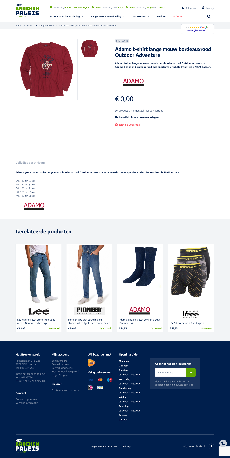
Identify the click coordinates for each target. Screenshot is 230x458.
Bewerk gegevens (62, 368)
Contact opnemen (26, 399)
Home (18, 25)
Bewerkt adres (60, 364)
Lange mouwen (46, 25)
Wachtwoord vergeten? (65, 371)
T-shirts (30, 25)
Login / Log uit (60, 375)
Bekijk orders (59, 360)
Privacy (126, 446)
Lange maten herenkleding (106, 16)
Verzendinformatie (27, 403)
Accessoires (139, 16)
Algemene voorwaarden (104, 446)
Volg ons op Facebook (194, 446)
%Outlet (178, 16)
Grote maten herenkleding (65, 16)
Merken (161, 16)
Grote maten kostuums (65, 390)
